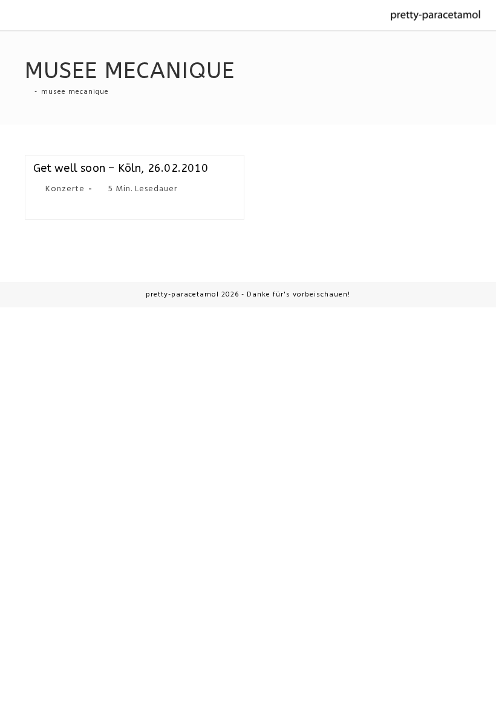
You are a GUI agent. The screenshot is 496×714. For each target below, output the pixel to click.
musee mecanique (75, 92)
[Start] (28, 92)
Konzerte (65, 189)
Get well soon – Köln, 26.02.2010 (120, 168)
